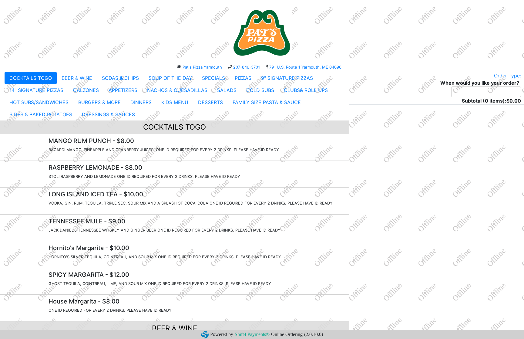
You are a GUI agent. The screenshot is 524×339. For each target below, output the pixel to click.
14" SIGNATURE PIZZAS (36, 90)
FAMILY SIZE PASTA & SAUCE (267, 102)
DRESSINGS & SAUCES (108, 114)
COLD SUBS (260, 90)
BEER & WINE (77, 78)
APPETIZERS (123, 90)
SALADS (227, 90)
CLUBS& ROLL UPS (306, 90)
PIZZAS (243, 78)
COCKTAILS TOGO (30, 78)
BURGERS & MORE (99, 102)
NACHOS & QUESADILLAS (177, 90)
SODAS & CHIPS (120, 78)
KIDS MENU (174, 102)
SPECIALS (213, 78)
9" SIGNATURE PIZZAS (287, 78)
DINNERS (141, 102)
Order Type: (507, 76)
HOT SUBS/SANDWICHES (39, 102)
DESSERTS (210, 102)
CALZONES (86, 90)
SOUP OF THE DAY (170, 78)
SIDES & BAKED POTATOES (40, 114)
